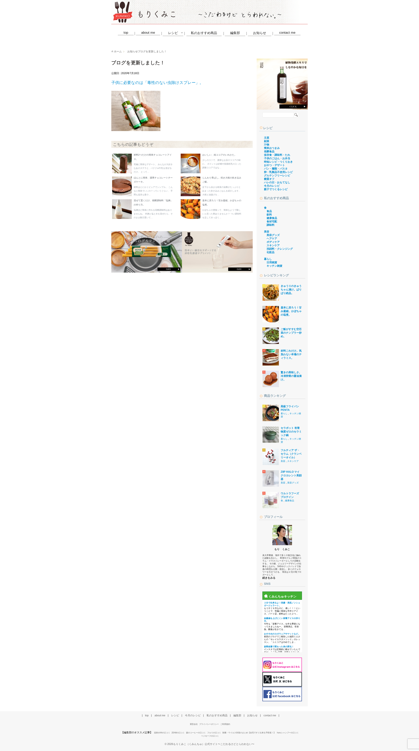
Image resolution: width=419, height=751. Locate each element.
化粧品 (270, 252)
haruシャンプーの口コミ (288, 733)
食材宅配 (272, 221)
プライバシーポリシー (209, 724)
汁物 (266, 144)
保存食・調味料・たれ (277, 154)
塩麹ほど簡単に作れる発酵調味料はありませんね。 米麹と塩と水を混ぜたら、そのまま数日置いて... (153, 214)
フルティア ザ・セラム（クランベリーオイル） (291, 454)
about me (148, 32)
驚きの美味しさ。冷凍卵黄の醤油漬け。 (291, 376)
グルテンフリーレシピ (277, 175)
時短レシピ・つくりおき (278, 161)
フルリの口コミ (214, 733)
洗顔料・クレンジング (280, 248)
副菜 (266, 141)
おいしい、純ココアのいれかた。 (219, 154)
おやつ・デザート (274, 165)
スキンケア (273, 245)
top (126, 32)
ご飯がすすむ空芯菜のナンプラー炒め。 (291, 333)
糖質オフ (269, 179)
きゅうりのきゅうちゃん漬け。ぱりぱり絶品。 (291, 290)
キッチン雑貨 (274, 265)
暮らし (268, 259)
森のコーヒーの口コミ (196, 733)
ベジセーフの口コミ (210, 736)
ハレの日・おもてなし (277, 182)
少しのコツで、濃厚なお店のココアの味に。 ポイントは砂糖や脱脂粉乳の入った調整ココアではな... (221, 164)
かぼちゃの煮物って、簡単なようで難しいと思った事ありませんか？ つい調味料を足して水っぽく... (221, 214)
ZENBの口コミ (178, 733)
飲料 (269, 214)
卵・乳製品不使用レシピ (278, 172)
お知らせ (259, 33)
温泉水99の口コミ (162, 733)
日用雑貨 (272, 262)
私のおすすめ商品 (204, 33)
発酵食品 (269, 151)
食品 (269, 211)
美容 (266, 231)
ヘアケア (272, 238)
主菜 (266, 137)
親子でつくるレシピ (276, 189)
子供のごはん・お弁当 (277, 158)
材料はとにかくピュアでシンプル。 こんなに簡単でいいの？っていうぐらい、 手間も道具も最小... (153, 191)
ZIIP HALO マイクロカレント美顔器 (291, 475)
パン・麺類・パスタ (276, 168)
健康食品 (272, 218)
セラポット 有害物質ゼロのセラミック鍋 (291, 432)
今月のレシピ (272, 185)
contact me (287, 32)
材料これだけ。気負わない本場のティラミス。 (291, 354)
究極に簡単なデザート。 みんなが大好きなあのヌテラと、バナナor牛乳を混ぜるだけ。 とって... (153, 168)
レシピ (268, 128)
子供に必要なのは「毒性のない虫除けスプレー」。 (157, 82)
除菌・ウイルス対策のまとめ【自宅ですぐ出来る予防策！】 (248, 733)
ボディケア (273, 242)
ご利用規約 (225, 724)
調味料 (270, 225)
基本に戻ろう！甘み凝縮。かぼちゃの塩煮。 (291, 311)
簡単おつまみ (272, 148)
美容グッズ (273, 235)
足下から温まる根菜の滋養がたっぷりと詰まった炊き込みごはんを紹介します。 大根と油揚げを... (221, 191)
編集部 (235, 33)
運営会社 (194, 724)
